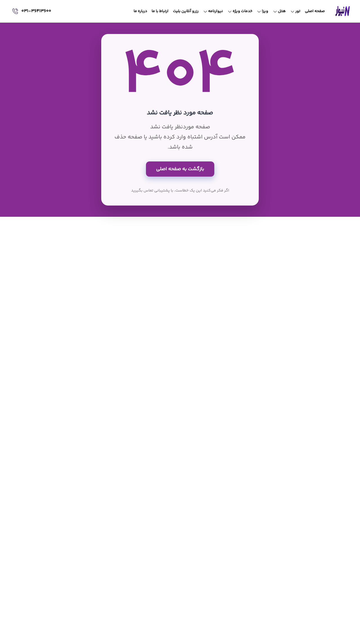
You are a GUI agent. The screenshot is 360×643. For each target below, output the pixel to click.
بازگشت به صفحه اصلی (180, 169)
